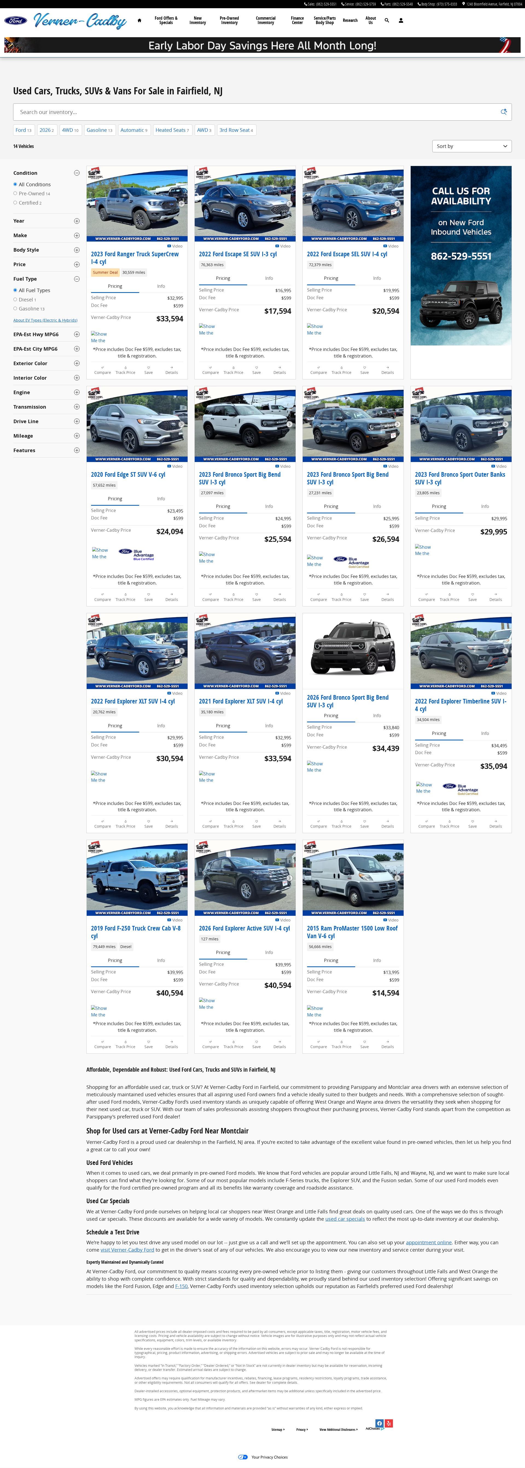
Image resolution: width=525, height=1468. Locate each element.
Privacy (300, 1429)
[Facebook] (379, 1423)
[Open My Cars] (400, 20)
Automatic (134, 130)
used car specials (345, 1219)
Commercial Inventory (266, 20)
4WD (70, 130)
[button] (137, 272)
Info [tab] (161, 286)
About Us (371, 20)
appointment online (429, 1242)
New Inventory (197, 20)
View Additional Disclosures (337, 1429)
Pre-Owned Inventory (229, 20)
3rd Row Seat (236, 130)
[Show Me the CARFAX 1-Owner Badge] (101, 337)
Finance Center (297, 20)
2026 (47, 130)
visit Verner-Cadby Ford (127, 1249)
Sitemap (277, 1429)
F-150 (181, 1286)
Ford (23, 130)
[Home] (16, 21)
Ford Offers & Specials (166, 20)
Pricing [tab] (115, 286)
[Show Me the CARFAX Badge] (102, 553)
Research (350, 20)
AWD (204, 130)
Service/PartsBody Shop (325, 20)
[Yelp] (389, 1423)
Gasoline (99, 130)
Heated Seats (172, 130)
